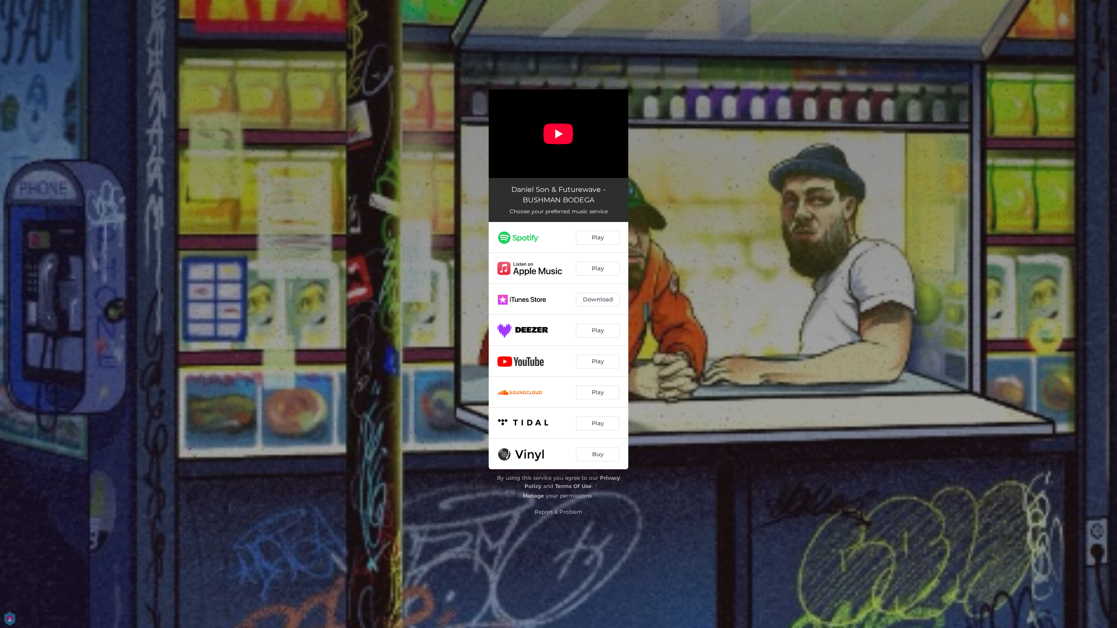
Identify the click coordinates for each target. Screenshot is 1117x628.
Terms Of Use (573, 486)
